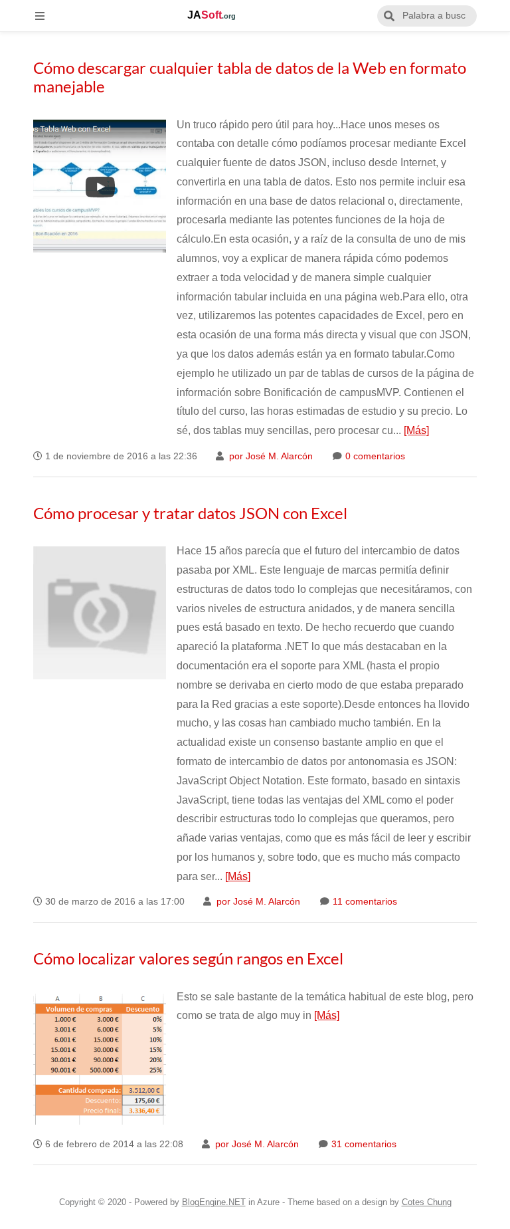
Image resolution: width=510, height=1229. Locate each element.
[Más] (416, 430)
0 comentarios (374, 456)
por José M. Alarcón (269, 456)
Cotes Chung (427, 1202)
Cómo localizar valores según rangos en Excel (188, 958)
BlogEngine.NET (214, 1202)
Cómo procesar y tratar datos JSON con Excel (190, 512)
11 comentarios (363, 902)
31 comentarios (362, 1144)
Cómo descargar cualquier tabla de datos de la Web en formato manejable (249, 77)
